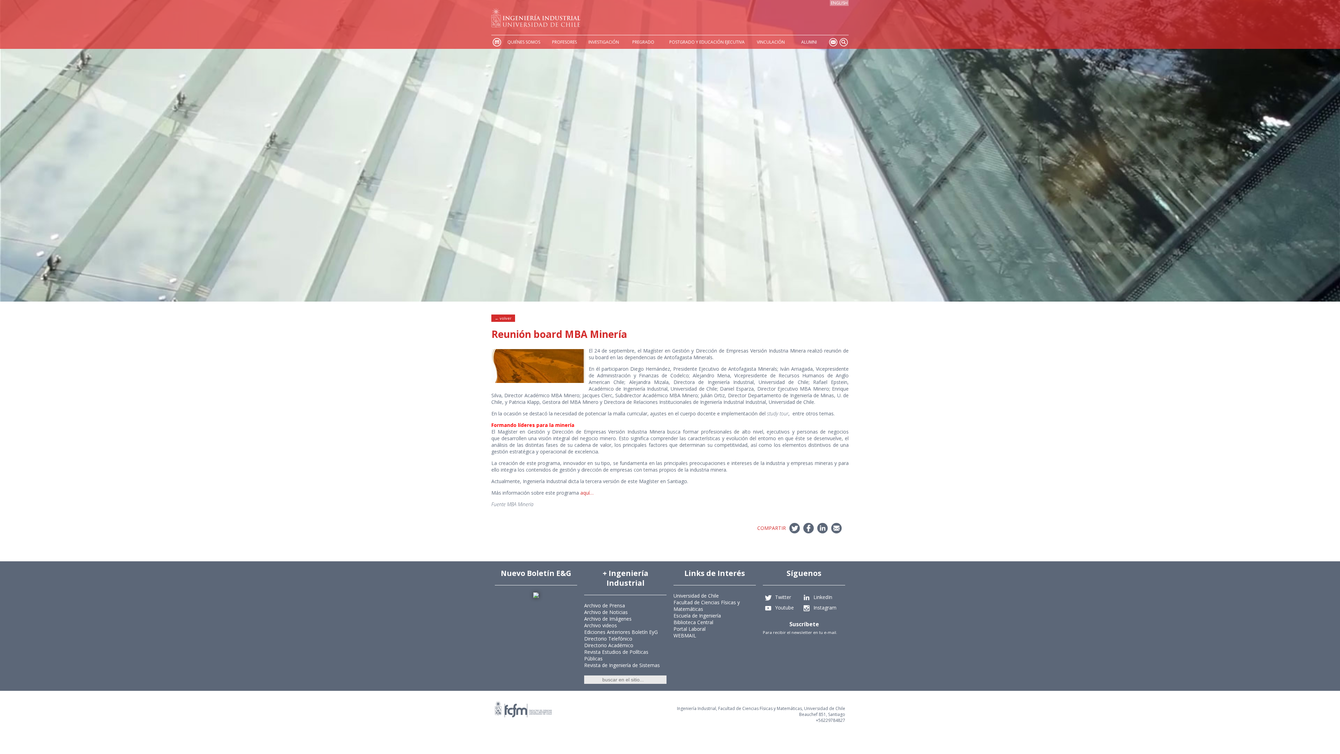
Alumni (809, 42)
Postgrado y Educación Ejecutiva (707, 42)
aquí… (587, 492)
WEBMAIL (684, 635)
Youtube (784, 607)
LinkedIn (822, 597)
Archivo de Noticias (606, 612)
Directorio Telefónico (608, 638)
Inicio (496, 42)
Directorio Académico (608, 645)
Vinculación (771, 42)
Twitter (783, 597)
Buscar (843, 42)
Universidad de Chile (696, 595)
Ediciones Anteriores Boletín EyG (621, 632)
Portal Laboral (689, 629)
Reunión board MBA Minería (559, 334)
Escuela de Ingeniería (697, 615)
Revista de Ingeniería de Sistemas (622, 665)
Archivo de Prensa (604, 605)
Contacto (833, 42)
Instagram (824, 607)
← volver (503, 318)
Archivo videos (600, 625)
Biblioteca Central (693, 622)
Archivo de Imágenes (608, 618)
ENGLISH (839, 3)
